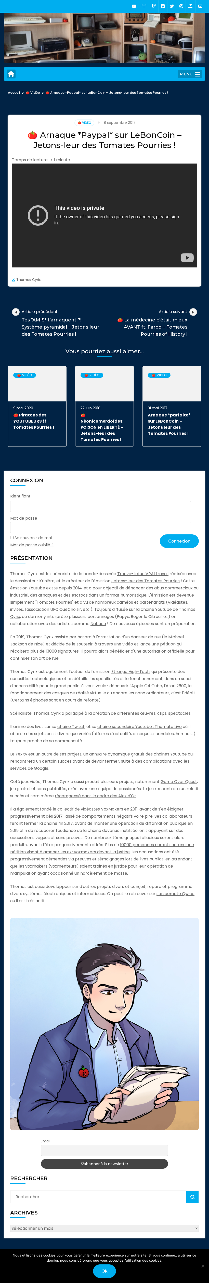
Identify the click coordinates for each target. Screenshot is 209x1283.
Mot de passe (23, 518)
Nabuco (98, 624)
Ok (104, 1271)
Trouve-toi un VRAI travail (142, 574)
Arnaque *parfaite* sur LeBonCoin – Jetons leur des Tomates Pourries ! (169, 424)
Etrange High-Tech (130, 671)
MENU (186, 74)
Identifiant (20, 496)
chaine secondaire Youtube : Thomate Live (139, 727)
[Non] (202, 1265)
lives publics (152, 859)
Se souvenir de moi (33, 538)
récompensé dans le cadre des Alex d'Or (95, 796)
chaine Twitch (71, 727)
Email (45, 1141)
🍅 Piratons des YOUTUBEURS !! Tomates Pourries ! (33, 421)
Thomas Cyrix (28, 279)
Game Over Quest (179, 782)
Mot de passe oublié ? (32, 545)
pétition (168, 644)
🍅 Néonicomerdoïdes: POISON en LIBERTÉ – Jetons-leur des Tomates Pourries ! (102, 427)
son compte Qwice (175, 894)
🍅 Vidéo (84, 122)
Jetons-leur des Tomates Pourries (145, 581)
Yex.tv (21, 754)
